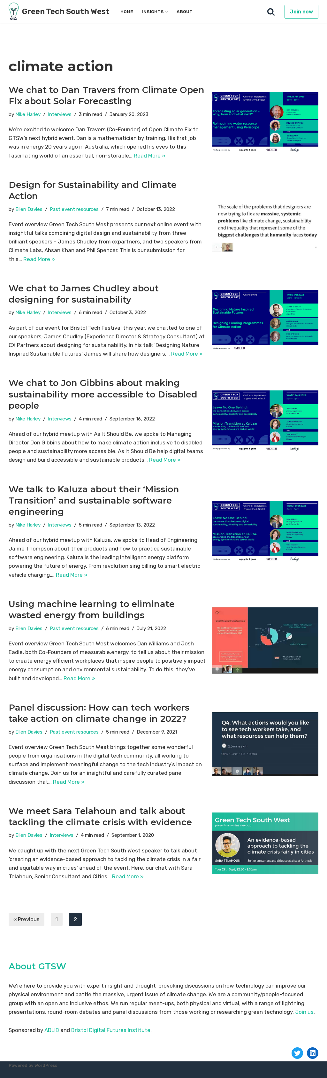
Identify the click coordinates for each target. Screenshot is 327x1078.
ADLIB (51, 1030)
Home (126, 11)
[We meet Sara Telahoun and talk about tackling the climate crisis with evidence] (265, 843)
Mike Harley (28, 114)
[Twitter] (297, 1053)
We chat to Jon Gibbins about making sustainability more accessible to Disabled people (103, 394)
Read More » (149, 155)
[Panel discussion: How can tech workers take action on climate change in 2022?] (265, 744)
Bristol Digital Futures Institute (110, 1030)
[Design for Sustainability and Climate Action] (265, 221)
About (185, 11)
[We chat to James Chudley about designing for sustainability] (265, 320)
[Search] (271, 12)
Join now (301, 12)
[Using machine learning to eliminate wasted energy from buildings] (265, 640)
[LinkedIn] (312, 1053)
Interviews (60, 114)
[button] (166, 12)
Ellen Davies (28, 209)
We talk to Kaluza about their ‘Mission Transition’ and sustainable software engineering (94, 500)
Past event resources (74, 209)
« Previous (26, 919)
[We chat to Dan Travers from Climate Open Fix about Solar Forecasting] (265, 122)
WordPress (45, 1065)
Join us (304, 1012)
